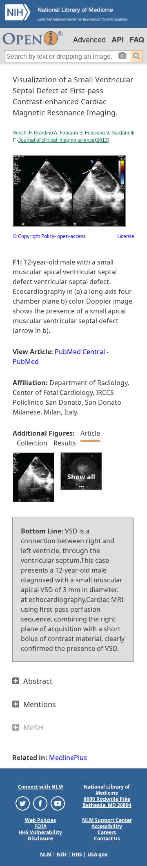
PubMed (26, 361)
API (117, 39)
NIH (62, 854)
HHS (77, 854)
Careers (107, 832)
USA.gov (97, 854)
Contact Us (107, 838)
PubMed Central (80, 351)
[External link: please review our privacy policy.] (23, 803)
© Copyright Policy (33, 236)
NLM (45, 854)
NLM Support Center (107, 820)
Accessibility (106, 826)
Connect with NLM (40, 786)
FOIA (40, 826)
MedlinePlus (68, 757)
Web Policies (40, 820)
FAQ (136, 39)
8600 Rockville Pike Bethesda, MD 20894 (106, 802)
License (125, 236)
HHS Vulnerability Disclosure (40, 835)
